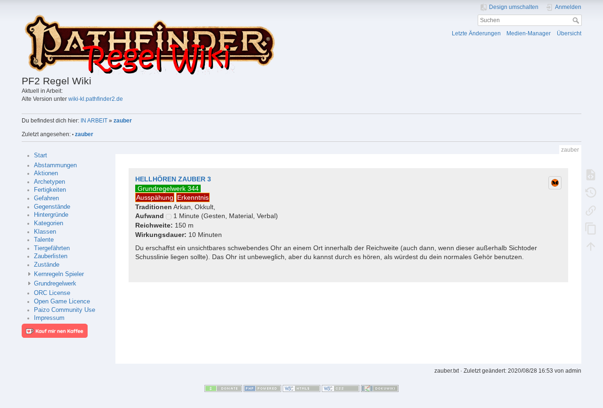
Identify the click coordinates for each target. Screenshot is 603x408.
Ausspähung (154, 197)
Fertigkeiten (50, 190)
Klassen (45, 231)
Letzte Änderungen (476, 33)
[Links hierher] (591, 210)
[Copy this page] (591, 228)
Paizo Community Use (64, 310)
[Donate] (223, 388)
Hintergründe (51, 215)
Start (40, 155)
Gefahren (46, 198)
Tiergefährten (52, 248)
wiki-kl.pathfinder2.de (95, 99)
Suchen (576, 20)
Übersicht (569, 33)
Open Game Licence (62, 301)
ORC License (52, 293)
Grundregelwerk (55, 283)
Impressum (49, 318)
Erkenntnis (193, 197)
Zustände (46, 264)
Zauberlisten (50, 256)
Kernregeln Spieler (59, 274)
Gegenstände (52, 207)
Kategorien (48, 223)
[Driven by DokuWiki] (380, 388)
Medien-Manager (528, 33)
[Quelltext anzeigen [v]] (591, 174)
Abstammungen (55, 165)
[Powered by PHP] (262, 388)
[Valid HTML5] (301, 388)
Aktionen (46, 173)
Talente (44, 240)
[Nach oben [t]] (591, 246)
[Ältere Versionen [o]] (591, 192)
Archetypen (49, 182)
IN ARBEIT (94, 120)
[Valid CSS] (340, 388)
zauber (123, 120)
